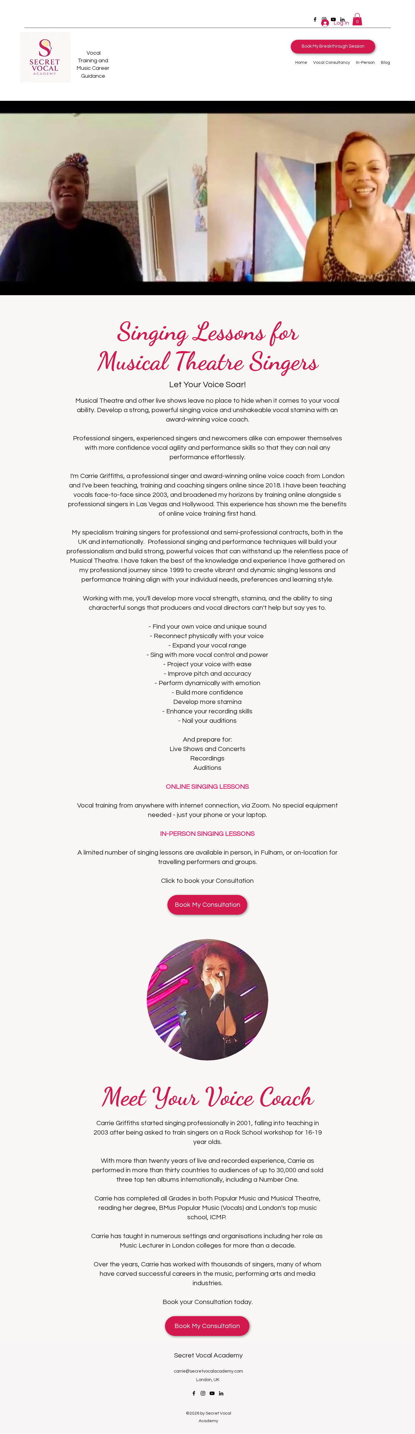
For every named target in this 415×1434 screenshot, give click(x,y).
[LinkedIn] (221, 1393)
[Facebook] (315, 19)
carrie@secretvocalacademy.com (208, 1371)
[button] (357, 19)
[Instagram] (203, 1393)
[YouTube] (212, 1393)
